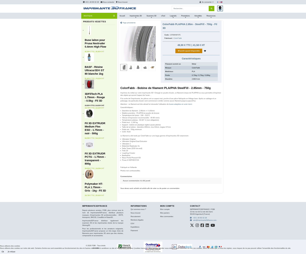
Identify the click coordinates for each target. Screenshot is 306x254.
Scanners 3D (151, 16)
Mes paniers (164, 213)
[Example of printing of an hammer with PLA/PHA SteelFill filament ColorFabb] (131, 67)
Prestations (185, 16)
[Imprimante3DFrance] (110, 8)
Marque (168, 68)
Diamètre (168, 79)
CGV (132, 223)
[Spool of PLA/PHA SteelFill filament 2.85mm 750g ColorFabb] (138, 44)
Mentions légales (137, 220)
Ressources (211, 16)
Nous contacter (108, 2)
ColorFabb (178, 38)
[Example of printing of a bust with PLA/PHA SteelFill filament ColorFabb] (138, 67)
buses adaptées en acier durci (180, 104)
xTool (163, 16)
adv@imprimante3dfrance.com (204, 220)
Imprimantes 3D (136, 16)
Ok (3, 252)
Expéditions (135, 227)
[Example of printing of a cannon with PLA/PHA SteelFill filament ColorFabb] (145, 67)
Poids (167, 75)
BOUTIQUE (88, 16)
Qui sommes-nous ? (138, 209)
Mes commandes (166, 216)
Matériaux (169, 71)
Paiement (134, 230)
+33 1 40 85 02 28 (92, 2)
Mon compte (165, 209)
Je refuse (11, 252)
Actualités (198, 16)
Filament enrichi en (173, 64)
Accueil (122, 16)
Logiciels (173, 16)
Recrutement (135, 216)
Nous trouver (122, 2)
